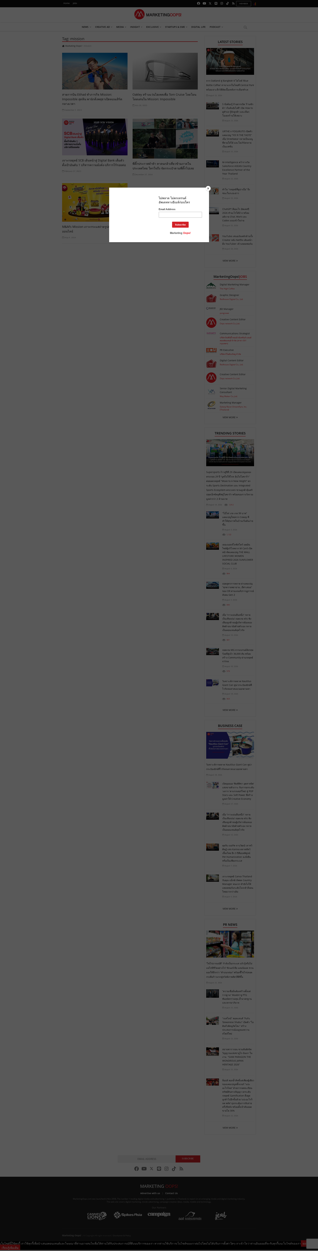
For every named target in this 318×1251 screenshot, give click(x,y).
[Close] (208, 188)
